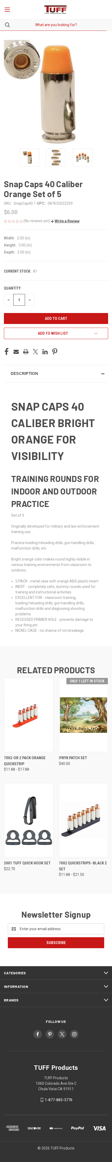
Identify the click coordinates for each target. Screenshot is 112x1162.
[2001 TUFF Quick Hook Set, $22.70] (28, 820)
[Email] (16, 351)
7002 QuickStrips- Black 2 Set (83, 866)
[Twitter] (35, 351)
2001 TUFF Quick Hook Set (27, 863)
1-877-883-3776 (58, 1100)
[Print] (25, 351)
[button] (65, 221)
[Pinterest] (54, 351)
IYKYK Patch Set (73, 758)
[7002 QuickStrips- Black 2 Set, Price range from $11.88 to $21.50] (83, 820)
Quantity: (12, 288)
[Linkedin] (45, 351)
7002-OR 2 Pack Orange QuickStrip (25, 761)
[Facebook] (6, 351)
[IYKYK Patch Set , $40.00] (83, 715)
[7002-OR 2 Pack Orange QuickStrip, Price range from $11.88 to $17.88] (28, 715)
